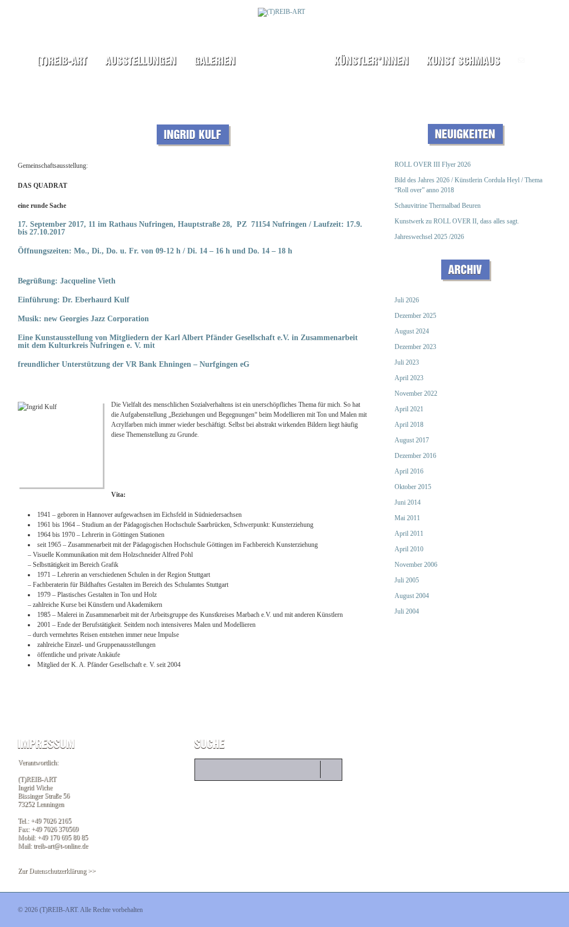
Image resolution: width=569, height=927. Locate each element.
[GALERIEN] (215, 60)
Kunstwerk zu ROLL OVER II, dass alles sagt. (457, 221)
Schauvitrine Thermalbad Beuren (438, 206)
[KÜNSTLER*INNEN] (371, 60)
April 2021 (409, 409)
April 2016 (409, 471)
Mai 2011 (407, 518)
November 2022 (416, 393)
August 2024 (412, 331)
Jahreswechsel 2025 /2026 (429, 237)
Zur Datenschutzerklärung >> (57, 871)
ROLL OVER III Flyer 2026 (433, 164)
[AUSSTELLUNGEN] (140, 60)
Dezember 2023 (415, 347)
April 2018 (409, 424)
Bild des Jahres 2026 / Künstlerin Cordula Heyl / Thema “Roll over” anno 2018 (468, 185)
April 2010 (409, 549)
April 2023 (409, 378)
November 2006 (416, 565)
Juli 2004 (407, 611)
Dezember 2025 (415, 316)
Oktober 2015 (413, 487)
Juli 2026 (407, 300)
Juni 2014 (408, 502)
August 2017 (412, 440)
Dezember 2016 (415, 456)
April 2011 (409, 533)
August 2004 (412, 596)
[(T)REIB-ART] (62, 60)
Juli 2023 (407, 362)
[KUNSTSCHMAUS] (463, 60)
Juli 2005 (407, 580)
